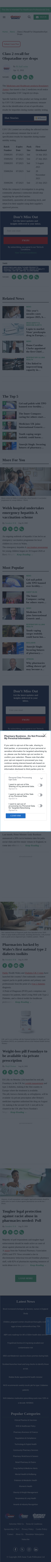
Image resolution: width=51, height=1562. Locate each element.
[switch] (40, 785)
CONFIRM (15, 816)
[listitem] (25, 779)
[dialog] (25, 781)
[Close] (45, 736)
